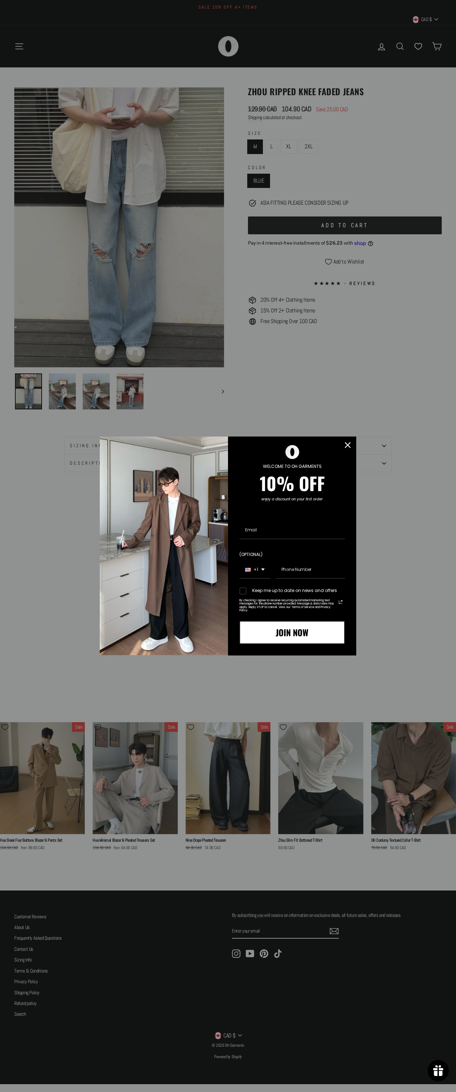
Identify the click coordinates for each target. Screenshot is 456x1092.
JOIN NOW (292, 632)
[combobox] (254, 569)
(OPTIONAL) (251, 554)
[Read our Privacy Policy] (340, 602)
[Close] (347, 445)
